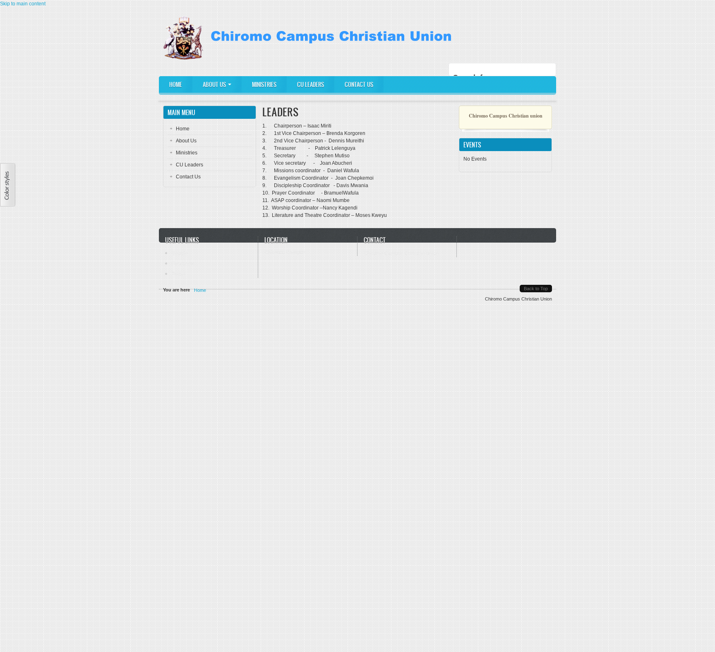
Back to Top (536, 288)
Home (175, 85)
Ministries (264, 85)
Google (179, 253)
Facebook (182, 264)
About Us (215, 85)
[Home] (310, 58)
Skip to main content (23, 4)
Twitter (178, 274)
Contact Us (359, 85)
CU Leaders (310, 85)
